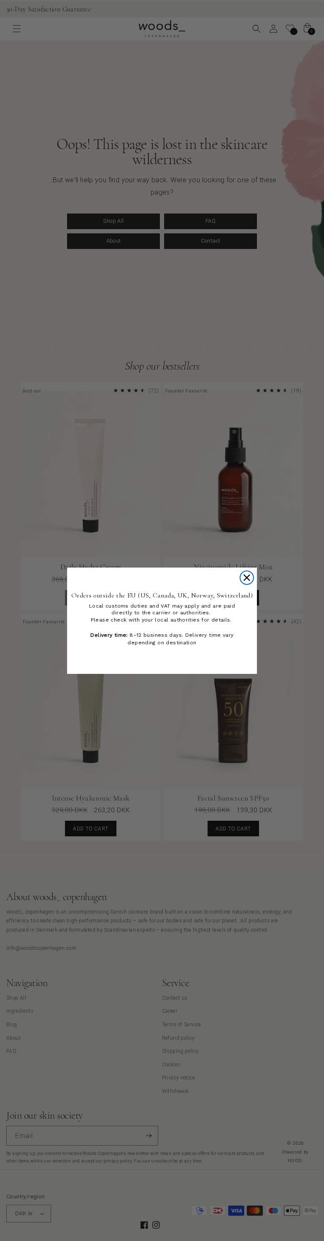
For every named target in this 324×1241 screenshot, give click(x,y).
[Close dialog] (247, 577)
